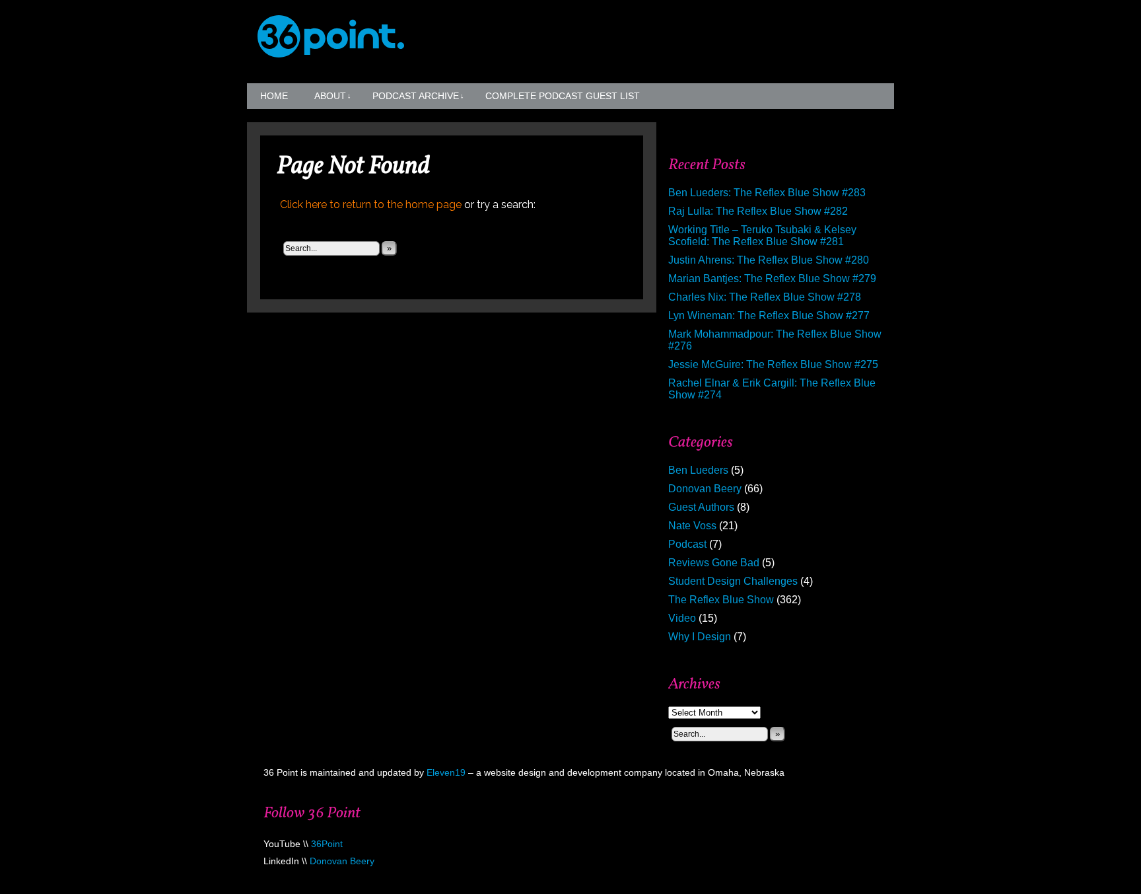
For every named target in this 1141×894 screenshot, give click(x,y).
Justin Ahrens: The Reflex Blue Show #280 (768, 260)
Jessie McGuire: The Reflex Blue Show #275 (773, 364)
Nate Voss (692, 525)
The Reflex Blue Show (721, 599)
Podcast (687, 544)
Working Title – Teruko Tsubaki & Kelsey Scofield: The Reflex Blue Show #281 (762, 235)
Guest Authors (701, 507)
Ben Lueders (698, 470)
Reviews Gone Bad (713, 562)
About (332, 96)
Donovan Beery (705, 488)
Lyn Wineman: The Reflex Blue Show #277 (769, 315)
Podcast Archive (418, 96)
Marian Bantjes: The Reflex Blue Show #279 (772, 278)
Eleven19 (446, 772)
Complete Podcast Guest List (562, 96)
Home (274, 96)
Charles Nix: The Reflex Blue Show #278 (764, 297)
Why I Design (699, 636)
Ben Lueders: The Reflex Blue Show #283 (767, 192)
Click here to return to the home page (371, 204)
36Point (327, 843)
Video (682, 618)
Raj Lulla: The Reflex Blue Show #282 (758, 211)
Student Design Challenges (733, 581)
